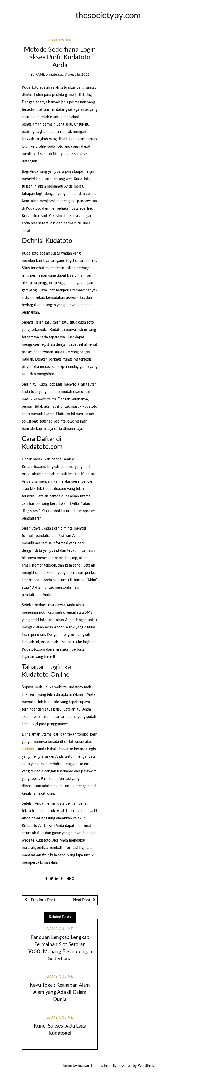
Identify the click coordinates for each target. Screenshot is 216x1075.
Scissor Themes (90, 1066)
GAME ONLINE (60, 40)
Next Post (81, 900)
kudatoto (29, 749)
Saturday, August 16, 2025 (69, 74)
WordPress (146, 1066)
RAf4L (40, 74)
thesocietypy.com (108, 16)
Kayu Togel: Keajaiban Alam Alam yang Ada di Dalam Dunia (60, 992)
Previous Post (42, 900)
